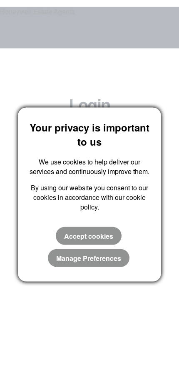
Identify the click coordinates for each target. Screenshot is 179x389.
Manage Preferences (88, 258)
